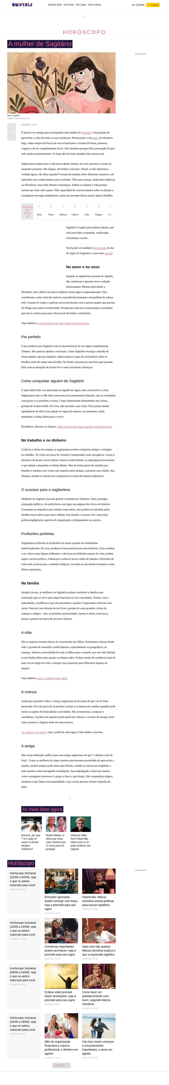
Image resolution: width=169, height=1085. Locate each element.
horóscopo (100, 247)
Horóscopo (84, 32)
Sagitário (87, 132)
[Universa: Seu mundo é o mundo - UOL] (22, 5)
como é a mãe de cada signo (51, 678)
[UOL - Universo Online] (34, 5)
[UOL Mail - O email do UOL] (140, 4)
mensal (108, 253)
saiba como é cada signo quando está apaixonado (84, 426)
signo (96, 137)
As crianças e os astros (33, 732)
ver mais (59, 1065)
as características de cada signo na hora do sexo (62, 323)
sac (133, 5)
